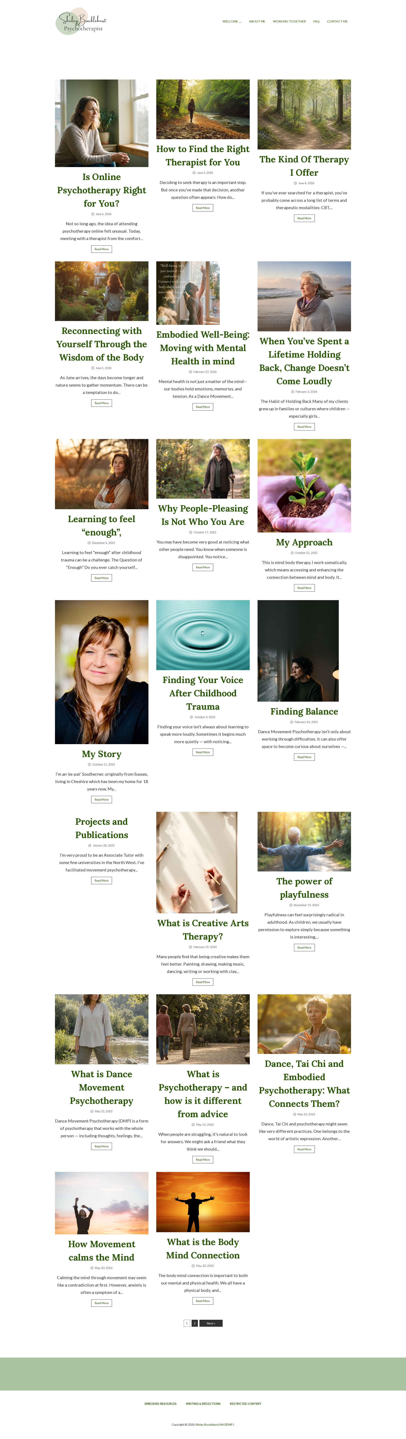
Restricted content (245, 1403)
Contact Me (337, 21)
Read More (101, 249)
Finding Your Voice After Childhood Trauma (203, 693)
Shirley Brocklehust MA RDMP (214, 1424)
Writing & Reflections (203, 1403)
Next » (211, 1323)
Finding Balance (304, 711)
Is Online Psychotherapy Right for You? (101, 190)
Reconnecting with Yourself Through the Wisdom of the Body (101, 344)
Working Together (289, 21)
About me (257, 21)
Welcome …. (232, 21)
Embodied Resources (161, 1403)
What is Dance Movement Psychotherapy (101, 1087)
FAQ (316, 21)
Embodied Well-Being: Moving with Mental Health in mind (203, 348)
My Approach (304, 542)
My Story (102, 754)
